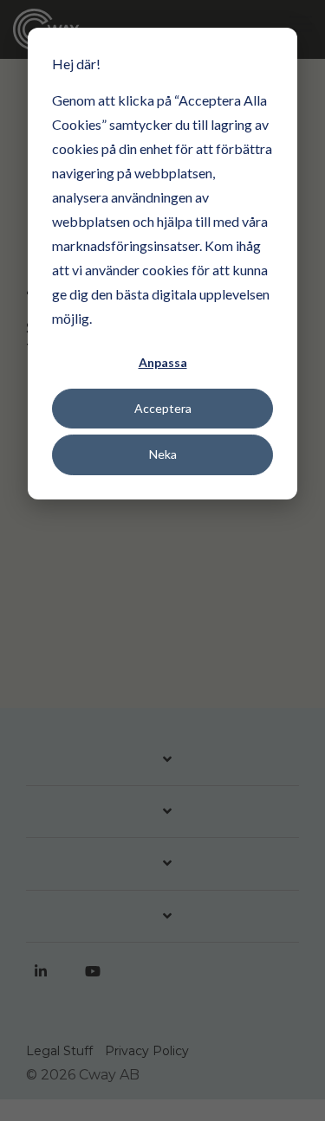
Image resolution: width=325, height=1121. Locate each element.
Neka (163, 454)
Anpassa (163, 362)
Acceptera (163, 408)
